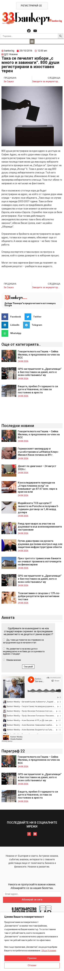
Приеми (32, 958)
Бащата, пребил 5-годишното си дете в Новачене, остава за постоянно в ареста (38, 389)
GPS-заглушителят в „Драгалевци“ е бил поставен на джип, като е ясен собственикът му (39, 372)
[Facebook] (28, 31)
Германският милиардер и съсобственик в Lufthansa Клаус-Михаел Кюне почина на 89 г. (38, 451)
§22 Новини (11, 54)
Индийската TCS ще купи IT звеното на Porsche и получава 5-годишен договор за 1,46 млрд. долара (38, 508)
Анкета (8, 617)
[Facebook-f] (29, 834)
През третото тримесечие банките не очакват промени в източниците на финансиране (39, 561)
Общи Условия (48, 950)
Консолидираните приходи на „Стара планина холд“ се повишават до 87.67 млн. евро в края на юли (37, 487)
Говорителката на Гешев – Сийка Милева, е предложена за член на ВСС (39, 354)
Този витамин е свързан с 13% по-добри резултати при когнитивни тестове (39, 596)
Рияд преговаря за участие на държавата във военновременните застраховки (40, 526)
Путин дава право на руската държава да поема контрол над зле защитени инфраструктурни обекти (40, 544)
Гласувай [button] (28, 666)
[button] (32, 41)
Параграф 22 (13, 751)
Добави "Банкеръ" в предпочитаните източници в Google (30, 304)
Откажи (32, 965)
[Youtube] (35, 31)
